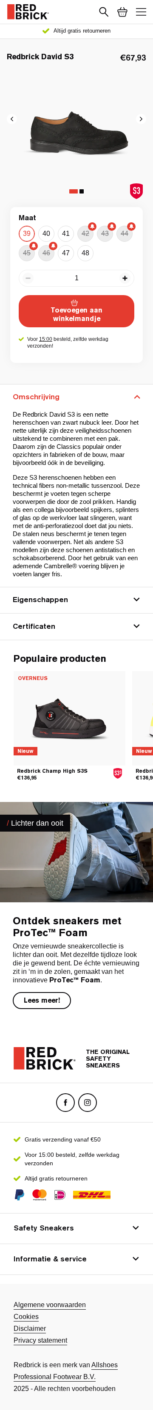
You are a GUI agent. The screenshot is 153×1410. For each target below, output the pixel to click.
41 (66, 233)
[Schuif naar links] (141, 119)
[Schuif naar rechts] (12, 119)
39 (27, 233)
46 (46, 253)
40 (46, 233)
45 (27, 253)
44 (124, 233)
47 (66, 253)
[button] (104, 12)
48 (85, 253)
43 (105, 233)
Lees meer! (42, 1000)
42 (85, 233)
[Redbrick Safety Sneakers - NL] (28, 11)
